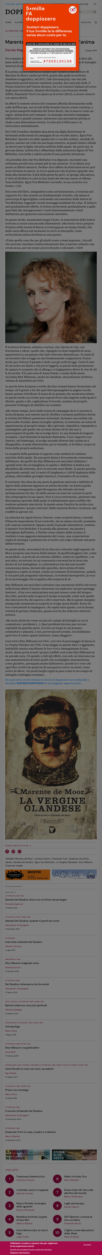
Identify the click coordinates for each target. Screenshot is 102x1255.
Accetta (87, 1244)
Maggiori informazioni (20, 1252)
